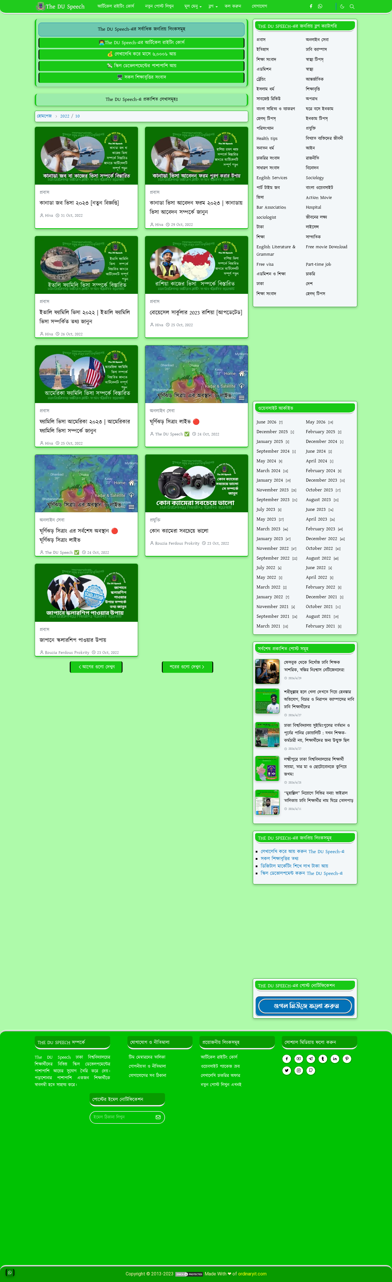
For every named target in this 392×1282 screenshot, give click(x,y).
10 (77, 116)
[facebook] (311, 6)
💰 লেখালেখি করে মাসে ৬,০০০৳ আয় (141, 54)
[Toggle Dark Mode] (342, 6)
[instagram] (299, 1070)
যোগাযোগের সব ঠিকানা (147, 1075)
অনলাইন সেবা (162, 411)
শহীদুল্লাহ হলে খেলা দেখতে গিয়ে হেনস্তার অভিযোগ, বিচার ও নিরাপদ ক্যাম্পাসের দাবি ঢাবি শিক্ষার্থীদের (319, 699)
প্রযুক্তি (155, 520)
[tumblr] (323, 1059)
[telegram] (311, 1059)
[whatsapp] (320, 6)
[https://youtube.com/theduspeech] (330, 6)
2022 (64, 116)
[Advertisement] (141, 716)
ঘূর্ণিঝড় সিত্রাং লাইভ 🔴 (175, 422)
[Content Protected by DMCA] (189, 1274)
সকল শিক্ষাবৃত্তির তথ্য (279, 858)
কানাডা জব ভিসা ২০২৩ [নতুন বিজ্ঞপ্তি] (79, 203)
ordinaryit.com (252, 1274)
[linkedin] (335, 1059)
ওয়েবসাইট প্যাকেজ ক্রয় (220, 1066)
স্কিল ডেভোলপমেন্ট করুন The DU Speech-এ (302, 873)
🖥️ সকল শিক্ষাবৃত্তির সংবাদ (141, 77)
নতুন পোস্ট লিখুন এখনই (221, 1085)
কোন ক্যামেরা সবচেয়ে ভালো (179, 531)
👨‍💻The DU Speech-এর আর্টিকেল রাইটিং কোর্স (142, 42)
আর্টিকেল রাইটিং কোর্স (219, 1057)
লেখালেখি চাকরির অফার (220, 1075)
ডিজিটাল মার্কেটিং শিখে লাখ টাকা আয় (294, 866)
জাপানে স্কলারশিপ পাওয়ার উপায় (73, 640)
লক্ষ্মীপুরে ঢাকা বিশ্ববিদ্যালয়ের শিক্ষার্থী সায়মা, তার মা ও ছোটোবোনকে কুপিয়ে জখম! (315, 767)
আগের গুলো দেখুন (98, 667)
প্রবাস (44, 192)
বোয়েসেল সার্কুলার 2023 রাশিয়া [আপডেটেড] (196, 313)
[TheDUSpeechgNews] (305, 1005)
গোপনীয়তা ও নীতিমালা (147, 1066)
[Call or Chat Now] (10, 1272)
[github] (311, 1070)
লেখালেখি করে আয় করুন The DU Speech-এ (302, 851)
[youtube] (299, 1059)
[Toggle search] (352, 6)
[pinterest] (347, 1059)
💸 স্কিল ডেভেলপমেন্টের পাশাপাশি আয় (141, 65)
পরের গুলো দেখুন (185, 667)
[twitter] (287, 1070)
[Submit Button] (158, 1117)
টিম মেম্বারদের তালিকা (147, 1057)
